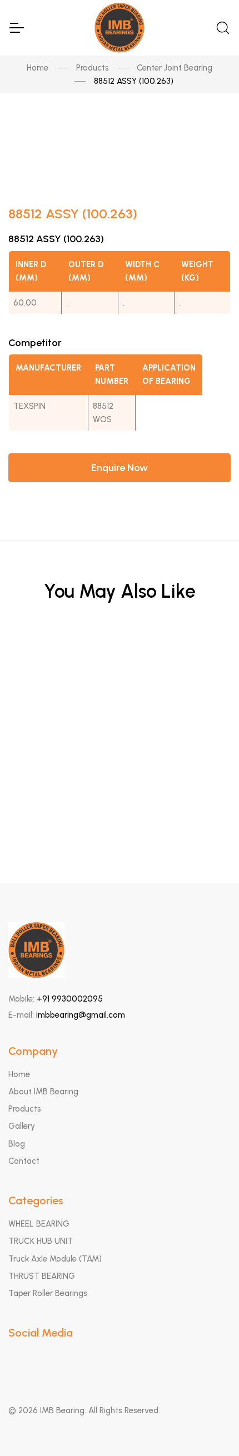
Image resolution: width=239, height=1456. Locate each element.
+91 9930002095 (70, 999)
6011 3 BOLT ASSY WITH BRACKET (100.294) (120, 663)
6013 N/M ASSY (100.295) (119, 827)
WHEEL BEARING (38, 1224)
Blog (16, 1144)
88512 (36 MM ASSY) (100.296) (119, 772)
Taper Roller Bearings (47, 1293)
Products (92, 68)
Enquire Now (119, 468)
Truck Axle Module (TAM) (55, 1259)
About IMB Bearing (43, 1092)
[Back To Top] (209, 1426)
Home (37, 68)
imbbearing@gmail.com (80, 1015)
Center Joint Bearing (174, 68)
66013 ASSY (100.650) (119, 718)
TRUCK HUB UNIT (40, 1241)
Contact (23, 1161)
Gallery (21, 1126)
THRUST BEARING (41, 1276)
